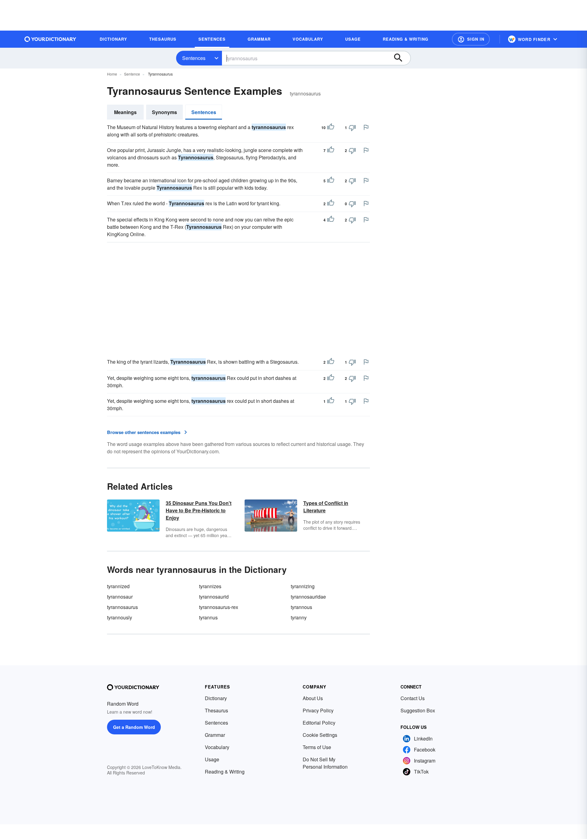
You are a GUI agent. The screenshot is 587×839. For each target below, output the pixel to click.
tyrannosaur (120, 596)
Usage (212, 759)
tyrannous (301, 607)
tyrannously (119, 617)
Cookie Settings (320, 734)
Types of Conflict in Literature (325, 506)
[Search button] (401, 58)
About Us (313, 698)
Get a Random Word (134, 727)
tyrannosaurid (214, 596)
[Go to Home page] (50, 39)
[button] (471, 39)
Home (112, 73)
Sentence (132, 73)
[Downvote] (352, 128)
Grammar (215, 734)
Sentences (193, 57)
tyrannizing (303, 586)
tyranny (299, 617)
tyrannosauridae (308, 596)
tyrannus (208, 617)
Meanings (125, 112)
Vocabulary (217, 747)
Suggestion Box (418, 710)
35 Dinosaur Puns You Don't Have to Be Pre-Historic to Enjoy (198, 510)
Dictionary (216, 698)
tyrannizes (210, 586)
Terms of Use (317, 747)
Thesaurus (216, 710)
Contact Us (413, 698)
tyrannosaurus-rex (218, 607)
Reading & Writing (225, 771)
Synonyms (164, 112)
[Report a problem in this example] (366, 127)
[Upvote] (330, 128)
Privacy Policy (318, 710)
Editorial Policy (319, 722)
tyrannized (118, 586)
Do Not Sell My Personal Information (325, 763)
